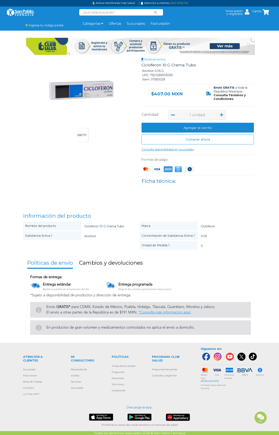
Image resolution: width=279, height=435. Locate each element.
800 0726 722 (179, 2)
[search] (155, 12)
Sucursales (136, 24)
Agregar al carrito (197, 128)
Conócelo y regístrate (164, 375)
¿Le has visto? (31, 393)
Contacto (28, 387)
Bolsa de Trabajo (32, 381)
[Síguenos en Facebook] (205, 357)
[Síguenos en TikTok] (253, 357)
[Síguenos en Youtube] (229, 357)
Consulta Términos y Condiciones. (230, 97)
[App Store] (101, 416)
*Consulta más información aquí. (164, 312)
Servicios (76, 381)
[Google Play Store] (139, 416)
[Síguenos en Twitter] (241, 357)
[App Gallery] (178, 416)
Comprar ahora (198, 139)
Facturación (160, 24)
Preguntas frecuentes (164, 369)
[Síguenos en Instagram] (217, 357)
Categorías (92, 24)
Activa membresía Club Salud (115, 2)
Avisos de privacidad (123, 365)
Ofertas (115, 24)
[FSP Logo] (20, 12)
